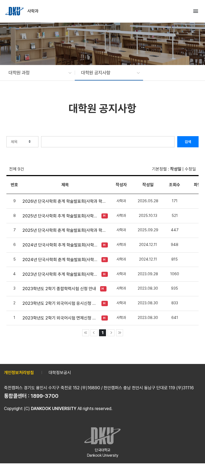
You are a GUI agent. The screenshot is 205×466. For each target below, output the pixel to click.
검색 (188, 142)
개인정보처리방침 (19, 372)
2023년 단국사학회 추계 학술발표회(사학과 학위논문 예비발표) (60, 274)
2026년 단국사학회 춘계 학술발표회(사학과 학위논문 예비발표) (65, 201)
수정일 (190, 169)
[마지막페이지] (119, 332)
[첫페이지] (85, 332)
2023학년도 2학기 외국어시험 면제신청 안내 (60, 318)
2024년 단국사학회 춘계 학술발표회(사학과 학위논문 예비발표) (60, 259)
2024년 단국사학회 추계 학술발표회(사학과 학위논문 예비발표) (60, 245)
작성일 (175, 169)
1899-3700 (44, 396)
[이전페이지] (93, 332)
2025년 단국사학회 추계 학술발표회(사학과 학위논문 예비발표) (60, 215)
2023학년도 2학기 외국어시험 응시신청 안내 (60, 303)
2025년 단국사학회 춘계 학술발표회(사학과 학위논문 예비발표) (65, 230)
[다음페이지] (111, 332)
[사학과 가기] (15, 11)
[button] (37, 72)
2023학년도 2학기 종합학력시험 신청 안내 (59, 288)
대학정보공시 (60, 372)
